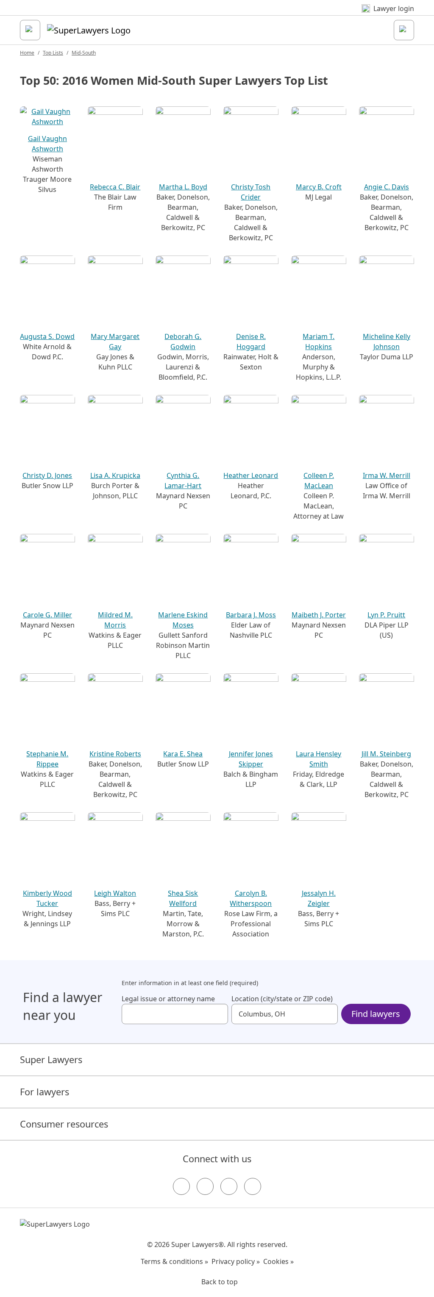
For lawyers (44, 1092)
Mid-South (84, 52)
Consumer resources (64, 1124)
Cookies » (278, 1261)
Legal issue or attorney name (168, 998)
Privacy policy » (235, 1261)
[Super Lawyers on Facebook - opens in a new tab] (181, 1186)
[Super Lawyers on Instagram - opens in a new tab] (205, 1186)
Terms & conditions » (174, 1261)
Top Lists (53, 52)
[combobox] (175, 1014)
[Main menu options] (30, 30)
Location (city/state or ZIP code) (282, 998)
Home (27, 52)
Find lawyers (375, 1013)
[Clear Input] (218, 1014)
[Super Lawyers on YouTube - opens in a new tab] (228, 1186)
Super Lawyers (51, 1059)
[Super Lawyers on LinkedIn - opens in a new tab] (252, 1186)
